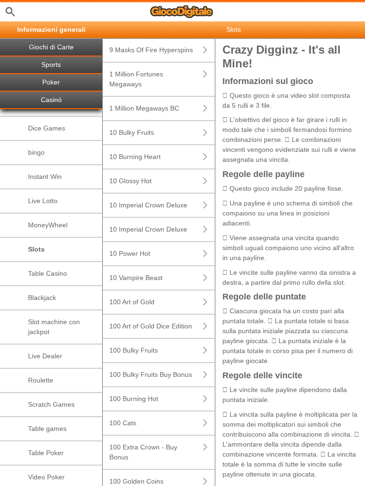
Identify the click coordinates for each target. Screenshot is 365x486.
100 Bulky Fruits (133, 350)
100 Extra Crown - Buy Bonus (143, 452)
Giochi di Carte (51, 47)
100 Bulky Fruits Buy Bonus (150, 374)
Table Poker (46, 453)
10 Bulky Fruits (131, 132)
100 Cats (122, 423)
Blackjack (42, 297)
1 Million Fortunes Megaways (136, 79)
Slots (36, 249)
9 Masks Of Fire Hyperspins (151, 50)
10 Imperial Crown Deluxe (148, 205)
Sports (51, 64)
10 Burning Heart (135, 156)
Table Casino (47, 273)
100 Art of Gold (131, 302)
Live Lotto (43, 201)
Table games (47, 428)
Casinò (51, 99)
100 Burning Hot (133, 398)
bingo (36, 152)
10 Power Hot (129, 253)
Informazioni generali (51, 29)
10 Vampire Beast (136, 277)
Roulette (40, 380)
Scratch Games (51, 404)
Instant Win (45, 176)
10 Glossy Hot (130, 181)
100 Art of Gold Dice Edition (150, 326)
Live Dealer (45, 356)
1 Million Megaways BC (144, 108)
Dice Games (46, 128)
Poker (51, 82)
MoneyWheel (47, 225)
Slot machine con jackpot (54, 327)
